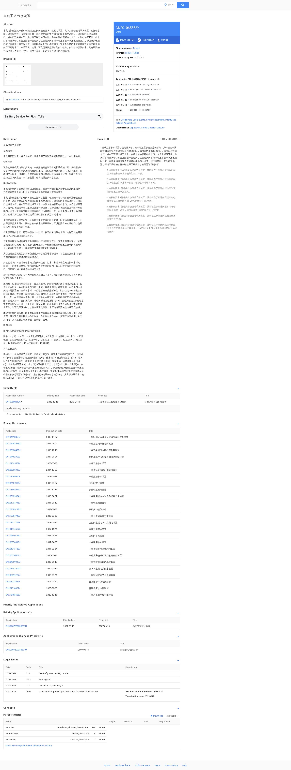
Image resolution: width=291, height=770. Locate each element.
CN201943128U (13, 548)
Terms (157, 765)
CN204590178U (13, 535)
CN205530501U (13, 555)
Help (184, 765)
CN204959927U (13, 562)
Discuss (161, 127)
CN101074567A (13, 529)
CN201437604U (13, 568)
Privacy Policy (171, 765)
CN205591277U (13, 575)
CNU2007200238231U (16, 626)
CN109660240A (13, 402)
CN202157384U (13, 483)
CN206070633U (13, 542)
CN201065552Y (13, 463)
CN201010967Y (13, 588)
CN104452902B (13, 456)
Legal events (139, 120)
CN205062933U (13, 443)
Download (158, 716)
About (107, 765)
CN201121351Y (13, 522)
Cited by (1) (126, 120)
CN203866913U (13, 470)
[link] (43, 99)
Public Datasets (142, 765)
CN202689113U (13, 509)
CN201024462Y (13, 581)
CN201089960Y (13, 476)
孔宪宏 (128, 53)
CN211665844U (13, 489)
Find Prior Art (147, 40)
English (136, 48)
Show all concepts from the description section (29, 745)
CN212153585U (13, 595)
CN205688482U (13, 450)
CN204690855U (13, 437)
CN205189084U (13, 496)
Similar (164, 40)
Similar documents (155, 120)
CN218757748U (13, 516)
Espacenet (135, 127)
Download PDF (127, 40)
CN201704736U (13, 502)
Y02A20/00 (14, 99)
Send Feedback (122, 765)
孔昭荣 (136, 53)
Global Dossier (148, 127)
